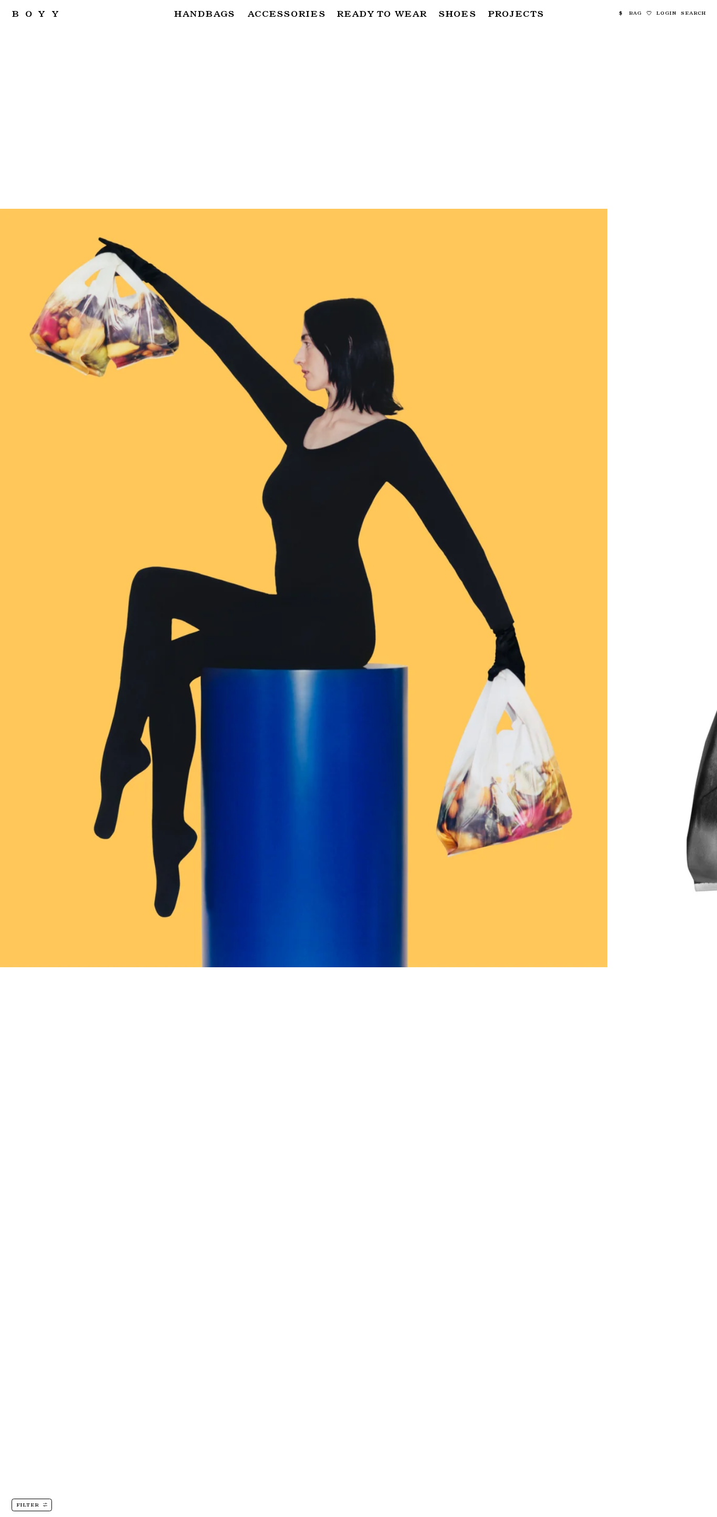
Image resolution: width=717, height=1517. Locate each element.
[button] (204, 13)
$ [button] (621, 13)
